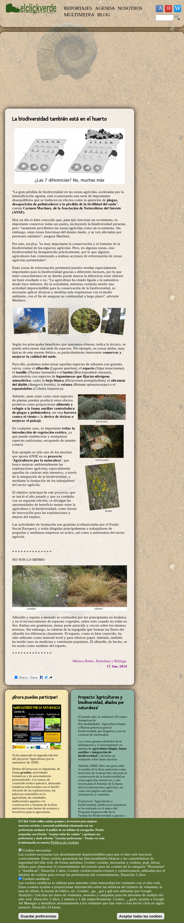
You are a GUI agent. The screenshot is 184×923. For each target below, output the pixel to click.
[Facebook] (159, 8)
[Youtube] (168, 8)
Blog (103, 14)
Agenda (105, 8)
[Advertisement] (69, 70)
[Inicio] (31, 16)
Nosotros (130, 8)
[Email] (177, 8)
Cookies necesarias (37, 850)
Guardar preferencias (38, 916)
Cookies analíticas (36, 879)
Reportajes (78, 8)
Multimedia (79, 14)
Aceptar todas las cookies (140, 916)
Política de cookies (65, 842)
